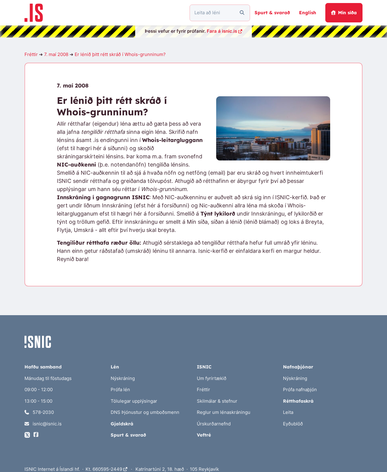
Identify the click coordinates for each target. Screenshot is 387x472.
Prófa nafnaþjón (300, 389)
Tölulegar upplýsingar (134, 401)
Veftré (204, 435)
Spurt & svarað (272, 12)
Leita (288, 412)
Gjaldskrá (122, 424)
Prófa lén (120, 389)
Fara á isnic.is (222, 31)
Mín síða (347, 12)
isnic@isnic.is (46, 424)
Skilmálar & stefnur (217, 401)
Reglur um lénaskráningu (223, 412)
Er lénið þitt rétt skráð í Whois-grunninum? (120, 54)
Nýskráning (123, 378)
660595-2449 (108, 469)
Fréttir (31, 54)
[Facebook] (36, 435)
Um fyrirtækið (211, 378)
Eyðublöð (293, 424)
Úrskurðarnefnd (214, 424)
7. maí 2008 (56, 54)
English (307, 12)
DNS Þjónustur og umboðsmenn (145, 412)
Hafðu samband (43, 367)
